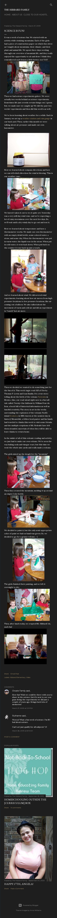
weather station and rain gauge (36, 118)
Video (28, 677)
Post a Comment (11, 737)
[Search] (51, 4)
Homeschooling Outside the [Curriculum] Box (25, 801)
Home (7, 14)
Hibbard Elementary (17, 677)
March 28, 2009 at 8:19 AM (22, 731)
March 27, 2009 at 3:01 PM (22, 708)
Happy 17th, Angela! (18, 884)
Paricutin (42, 397)
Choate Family (19, 691)
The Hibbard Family (17, 9)
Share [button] (6, 674)
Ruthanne (16, 716)
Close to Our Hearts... (36, 14)
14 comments (16, 808)
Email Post (15, 674)
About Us (17, 14)
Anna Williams (35, 910)
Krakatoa (14, 416)
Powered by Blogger (30, 905)
